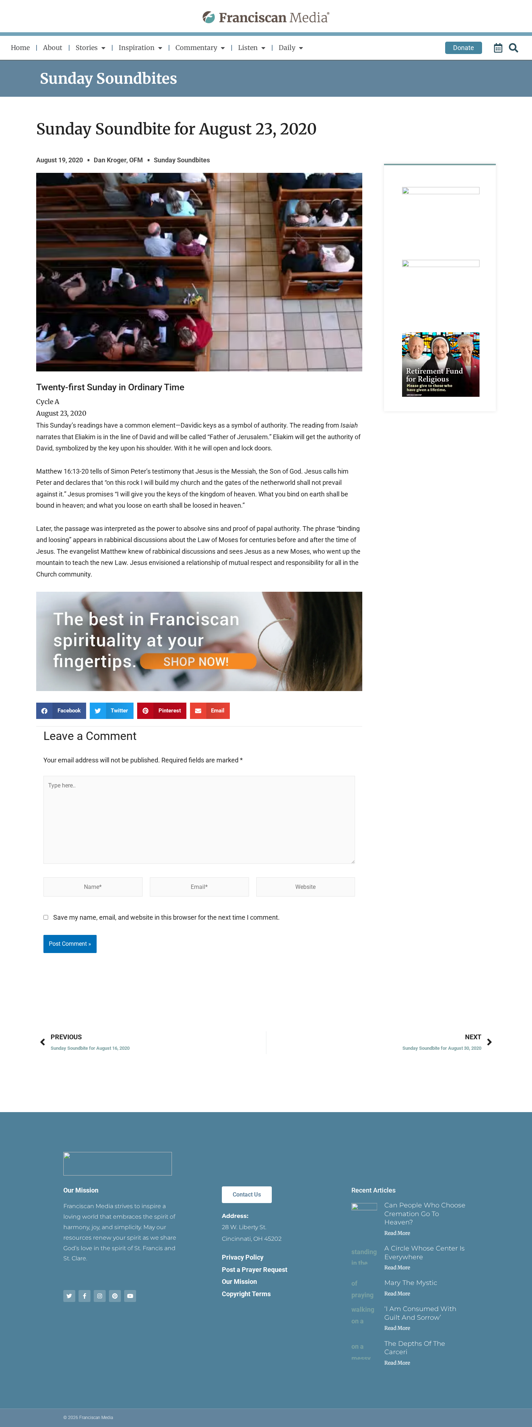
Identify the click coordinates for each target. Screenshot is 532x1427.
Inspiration (137, 47)
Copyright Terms (246, 1294)
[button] (61, 711)
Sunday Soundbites (108, 79)
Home (20, 47)
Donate (463, 47)
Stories (87, 47)
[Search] (515, 48)
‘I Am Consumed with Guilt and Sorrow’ (420, 1313)
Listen (248, 47)
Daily (287, 47)
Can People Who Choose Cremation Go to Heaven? (424, 1213)
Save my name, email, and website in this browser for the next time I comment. (166, 917)
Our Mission (80, 1190)
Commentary (196, 47)
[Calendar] (499, 48)
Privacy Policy (242, 1257)
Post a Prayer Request (254, 1269)
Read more (397, 1233)
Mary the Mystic (410, 1283)
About (52, 47)
